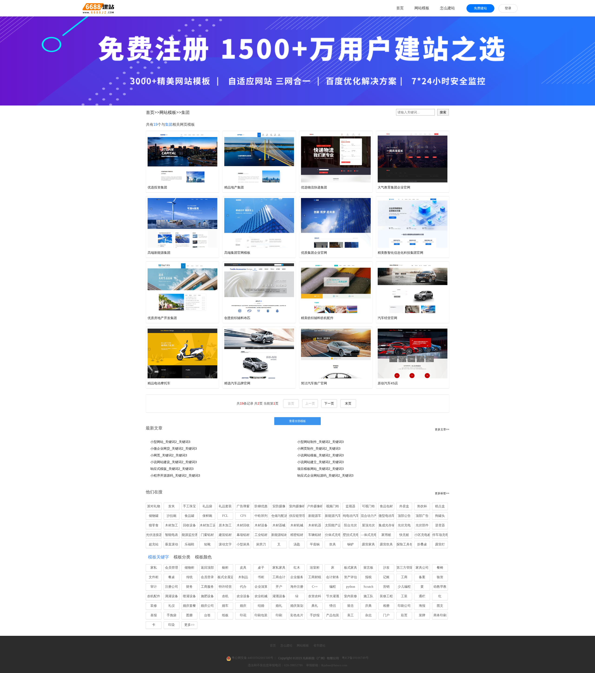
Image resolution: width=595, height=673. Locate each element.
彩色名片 (296, 615)
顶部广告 (422, 516)
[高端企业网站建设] (87, 8)
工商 (404, 577)
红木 (297, 567)
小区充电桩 (422, 535)
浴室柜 (315, 567)
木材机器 (314, 525)
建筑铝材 (225, 535)
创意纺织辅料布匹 (237, 318)
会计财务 (332, 577)
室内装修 (350, 596)
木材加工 (171, 525)
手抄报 (315, 615)
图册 (189, 615)
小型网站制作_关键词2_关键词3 (320, 442)
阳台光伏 (350, 525)
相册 (386, 605)
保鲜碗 (207, 516)
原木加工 (225, 525)
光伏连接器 (154, 535)
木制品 (243, 577)
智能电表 (171, 535)
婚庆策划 (296, 605)
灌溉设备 (278, 596)
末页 (348, 403)
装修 (153, 605)
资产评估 (350, 577)
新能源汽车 (332, 516)
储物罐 (154, 516)
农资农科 (314, 596)
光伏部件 (422, 525)
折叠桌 (422, 544)
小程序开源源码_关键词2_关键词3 (175, 475)
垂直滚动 (171, 544)
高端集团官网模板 (237, 252)
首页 (400, 8)
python (350, 586)
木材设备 (261, 525)
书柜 (261, 577)
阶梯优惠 (261, 506)
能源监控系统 (189, 535)
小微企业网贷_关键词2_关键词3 (173, 448)
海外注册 (296, 586)
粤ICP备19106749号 (355, 658)
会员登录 (207, 577)
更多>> (189, 625)
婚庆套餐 (189, 605)
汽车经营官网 (387, 318)
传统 (189, 577)
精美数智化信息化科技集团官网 (400, 252)
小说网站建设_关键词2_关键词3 (173, 462)
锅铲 (350, 544)
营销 (386, 586)
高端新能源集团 (159, 252)
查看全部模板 (297, 421)
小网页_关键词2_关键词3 (168, 455)
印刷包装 (261, 615)
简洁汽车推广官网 (314, 383)
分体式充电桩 (332, 535)
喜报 (153, 615)
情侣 (332, 605)
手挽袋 (171, 615)
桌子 (261, 567)
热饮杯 (422, 506)
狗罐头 (440, 516)
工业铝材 (261, 535)
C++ (315, 586)
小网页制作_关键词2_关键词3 (318, 448)
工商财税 (314, 577)
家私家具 (278, 567)
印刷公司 (404, 605)
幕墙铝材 (243, 535)
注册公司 (171, 586)
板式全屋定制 (225, 577)
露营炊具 (386, 544)
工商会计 (278, 577)
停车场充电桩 (440, 535)
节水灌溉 (332, 596)
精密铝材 (296, 535)
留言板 (368, 567)
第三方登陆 (404, 567)
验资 (440, 577)
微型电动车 (386, 516)
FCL (225, 516)
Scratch (368, 586)
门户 (386, 615)
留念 (350, 605)
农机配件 (153, 596)
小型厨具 (243, 544)
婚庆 (243, 605)
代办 (243, 586)
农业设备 (243, 596)
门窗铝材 (207, 535)
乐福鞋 (189, 544)
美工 (350, 615)
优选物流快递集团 (314, 187)
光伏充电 (404, 525)
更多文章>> (442, 429)
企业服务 (296, 577)
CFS (243, 516)
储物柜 (189, 567)
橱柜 (225, 567)
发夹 (171, 506)
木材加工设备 (207, 525)
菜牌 (422, 615)
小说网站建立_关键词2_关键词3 (320, 462)
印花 (243, 615)
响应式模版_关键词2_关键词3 (172, 469)
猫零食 (154, 525)
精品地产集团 (234, 187)
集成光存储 (386, 525)
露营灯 (440, 544)
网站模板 (421, 8)
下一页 (329, 403)
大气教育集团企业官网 (394, 187)
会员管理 (171, 567)
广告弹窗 (243, 506)
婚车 (225, 605)
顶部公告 (404, 516)
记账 (386, 577)
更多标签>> (442, 493)
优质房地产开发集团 (162, 318)
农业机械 (261, 596)
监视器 (350, 506)
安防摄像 (278, 506)
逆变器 (440, 525)
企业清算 (261, 586)
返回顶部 (207, 567)
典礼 (314, 605)
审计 (153, 586)
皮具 (243, 567)
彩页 (404, 615)
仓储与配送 (279, 516)
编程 (332, 586)
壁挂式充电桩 (350, 535)
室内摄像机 (297, 506)
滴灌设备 (171, 596)
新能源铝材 (279, 535)
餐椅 (440, 567)
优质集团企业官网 (314, 252)
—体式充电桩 (368, 535)
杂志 (368, 615)
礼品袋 (207, 506)
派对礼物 (153, 506)
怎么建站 (447, 8)
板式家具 (350, 567)
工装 (404, 596)
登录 (508, 8)
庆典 (368, 605)
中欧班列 (261, 516)
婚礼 (279, 605)
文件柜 (154, 577)
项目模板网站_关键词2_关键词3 (320, 469)
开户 (279, 586)
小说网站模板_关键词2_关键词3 (320, 455)
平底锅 (315, 544)
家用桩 (386, 535)
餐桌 (171, 577)
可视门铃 (368, 506)
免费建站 (480, 8)
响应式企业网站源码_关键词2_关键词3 (325, 475)
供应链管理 (297, 516)
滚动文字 (225, 544)
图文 (440, 605)
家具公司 (422, 567)
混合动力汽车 (368, 516)
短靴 (207, 544)
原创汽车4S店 (388, 383)
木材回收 (243, 525)
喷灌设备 (189, 596)
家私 (153, 567)
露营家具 (368, 544)
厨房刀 (261, 544)
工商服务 (207, 586)
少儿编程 (404, 586)
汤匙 (297, 544)
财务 (189, 586)
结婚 (261, 605)
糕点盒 (440, 506)
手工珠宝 (189, 506)
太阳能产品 (332, 525)
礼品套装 (225, 506)
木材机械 (296, 525)
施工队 (368, 596)
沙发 (386, 567)
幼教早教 (439, 586)
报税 (368, 577)
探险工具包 (404, 544)
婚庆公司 (207, 605)
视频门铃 (332, 506)
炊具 (332, 544)
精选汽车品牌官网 (237, 383)
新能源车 (314, 516)
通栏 (422, 596)
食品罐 (189, 516)
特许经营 (225, 586)
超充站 (154, 544)
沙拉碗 (171, 516)
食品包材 (386, 506)
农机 (225, 596)
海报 (422, 605)
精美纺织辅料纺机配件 (317, 318)
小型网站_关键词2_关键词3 (170, 442)
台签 (207, 615)
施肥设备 (207, 596)
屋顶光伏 (368, 525)
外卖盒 (404, 506)
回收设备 (189, 525)
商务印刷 (439, 615)
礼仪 (171, 605)
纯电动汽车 (350, 516)
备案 (422, 577)
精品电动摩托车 (159, 383)
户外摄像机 (315, 506)
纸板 (225, 615)
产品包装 (332, 615)
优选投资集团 (157, 187)
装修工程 (386, 596)
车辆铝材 (314, 535)
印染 (171, 625)
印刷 (279, 615)
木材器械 (278, 525)
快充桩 (404, 535)
